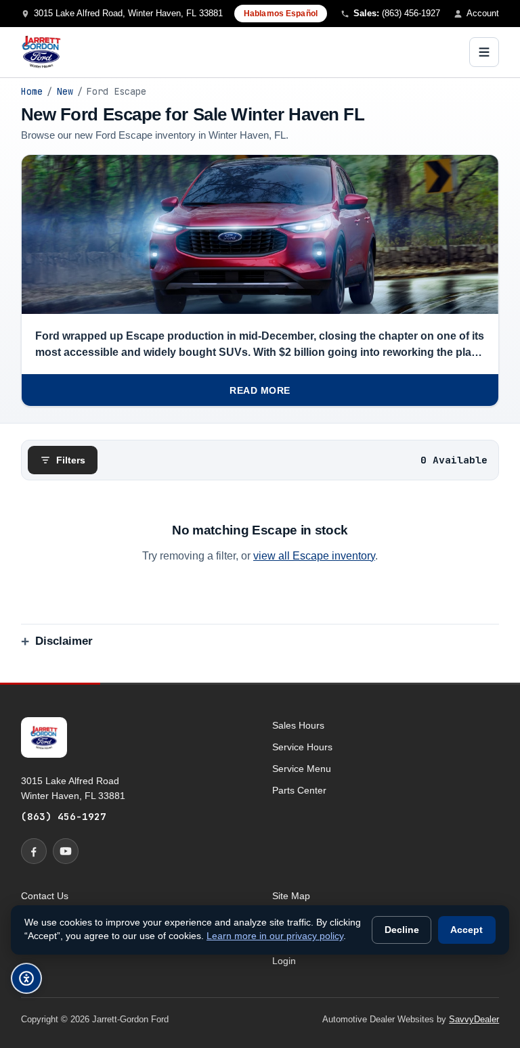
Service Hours (302, 747)
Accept (466, 930)
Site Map (291, 895)
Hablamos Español (281, 13)
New (65, 91)
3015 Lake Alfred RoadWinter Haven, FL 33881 (73, 788)
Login (284, 960)
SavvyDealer (474, 1019)
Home (32, 91)
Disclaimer (64, 641)
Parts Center (299, 790)
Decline (402, 930)
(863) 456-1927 (63, 816)
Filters (70, 460)
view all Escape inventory (314, 556)
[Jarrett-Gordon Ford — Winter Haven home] (41, 52)
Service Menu (301, 768)
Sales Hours (298, 725)
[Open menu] (484, 52)
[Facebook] (34, 851)
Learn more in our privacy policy (275, 936)
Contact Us (44, 895)
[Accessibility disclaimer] (26, 978)
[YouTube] (66, 851)
